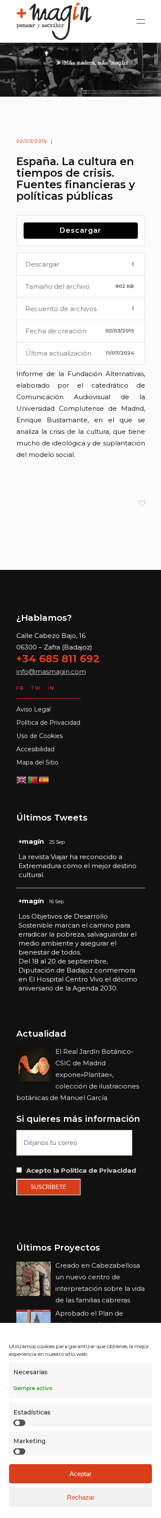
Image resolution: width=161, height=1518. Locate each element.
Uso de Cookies (39, 736)
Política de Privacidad (48, 722)
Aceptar (80, 1473)
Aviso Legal (33, 709)
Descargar (80, 230)
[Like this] (142, 504)
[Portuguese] (33, 779)
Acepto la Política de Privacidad (81, 1170)
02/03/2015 (31, 141)
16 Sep (56, 901)
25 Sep (57, 842)
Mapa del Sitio (37, 762)
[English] (21, 779)
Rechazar (80, 1497)
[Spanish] (44, 779)
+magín (31, 841)
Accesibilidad (35, 749)
